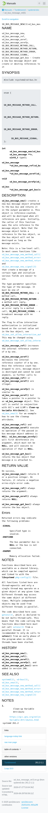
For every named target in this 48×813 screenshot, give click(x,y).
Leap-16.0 (8, 768)
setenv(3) (18, 627)
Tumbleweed (20, 10)
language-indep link (13, 736)
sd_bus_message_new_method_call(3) (22, 254)
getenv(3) (7, 615)
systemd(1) (8, 679)
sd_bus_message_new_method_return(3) (23, 260)
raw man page (10, 742)
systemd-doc (33, 10)
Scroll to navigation (10, 19)
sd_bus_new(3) (10, 413)
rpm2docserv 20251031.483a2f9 (29, 803)
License (24, 808)
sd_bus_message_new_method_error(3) (23, 257)
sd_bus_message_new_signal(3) (19, 267)
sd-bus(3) (22, 679)
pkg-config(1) (23, 577)
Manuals (8, 10)
